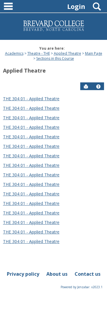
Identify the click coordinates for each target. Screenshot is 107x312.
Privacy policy (23, 274)
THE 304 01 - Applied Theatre (31, 98)
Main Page (93, 53)
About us (56, 274)
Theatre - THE (38, 53)
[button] (98, 86)
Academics (14, 53)
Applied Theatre (67, 53)
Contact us (87, 274)
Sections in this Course (55, 58)
